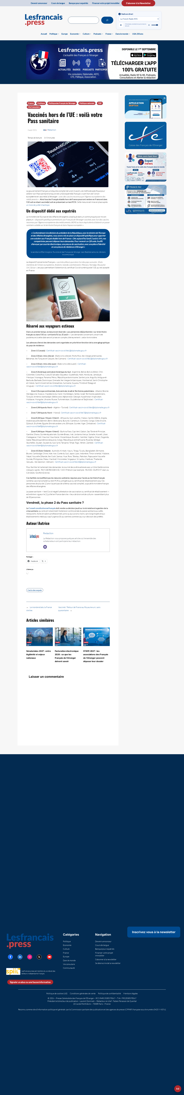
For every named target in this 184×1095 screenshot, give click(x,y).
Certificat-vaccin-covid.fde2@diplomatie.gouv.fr (87, 358)
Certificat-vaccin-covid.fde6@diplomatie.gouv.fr (89, 407)
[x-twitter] (39, 957)
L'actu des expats (35, 590)
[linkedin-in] (20, 957)
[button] (177, 1088)
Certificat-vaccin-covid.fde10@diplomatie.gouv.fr (75, 462)
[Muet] (149, 25)
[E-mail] (45, 547)
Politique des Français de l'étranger (62, 103)
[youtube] (49, 957)
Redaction (51, 130)
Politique (41, 103)
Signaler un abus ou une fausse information (30, 982)
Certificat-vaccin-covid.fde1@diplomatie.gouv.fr (66, 350)
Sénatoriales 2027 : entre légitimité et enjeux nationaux (38, 654)
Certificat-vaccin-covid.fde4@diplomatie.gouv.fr (56, 386)
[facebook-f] (10, 957)
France (30, 103)
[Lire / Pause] (120, 25)
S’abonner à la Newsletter (138, 3)
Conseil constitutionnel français (42, 508)
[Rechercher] (107, 20)
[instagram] (29, 957)
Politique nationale (87, 103)
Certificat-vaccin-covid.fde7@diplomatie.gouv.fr (81, 412)
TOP (100, 103)
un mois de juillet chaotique (37, 205)
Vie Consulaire (34, 107)
